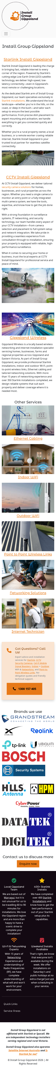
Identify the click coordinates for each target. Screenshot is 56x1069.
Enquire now (28, 864)
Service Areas (12, 1011)
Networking (28, 669)
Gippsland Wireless (28, 337)
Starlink (31, 660)
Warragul (9, 897)
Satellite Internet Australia (24, 1050)
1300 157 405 (27, 689)
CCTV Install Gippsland (28, 177)
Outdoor (45, 666)
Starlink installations (13, 100)
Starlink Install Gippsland (28, 59)
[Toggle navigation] (6, 34)
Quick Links (10, 1004)
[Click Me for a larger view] (28, 157)
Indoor (35, 666)
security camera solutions (16, 187)
